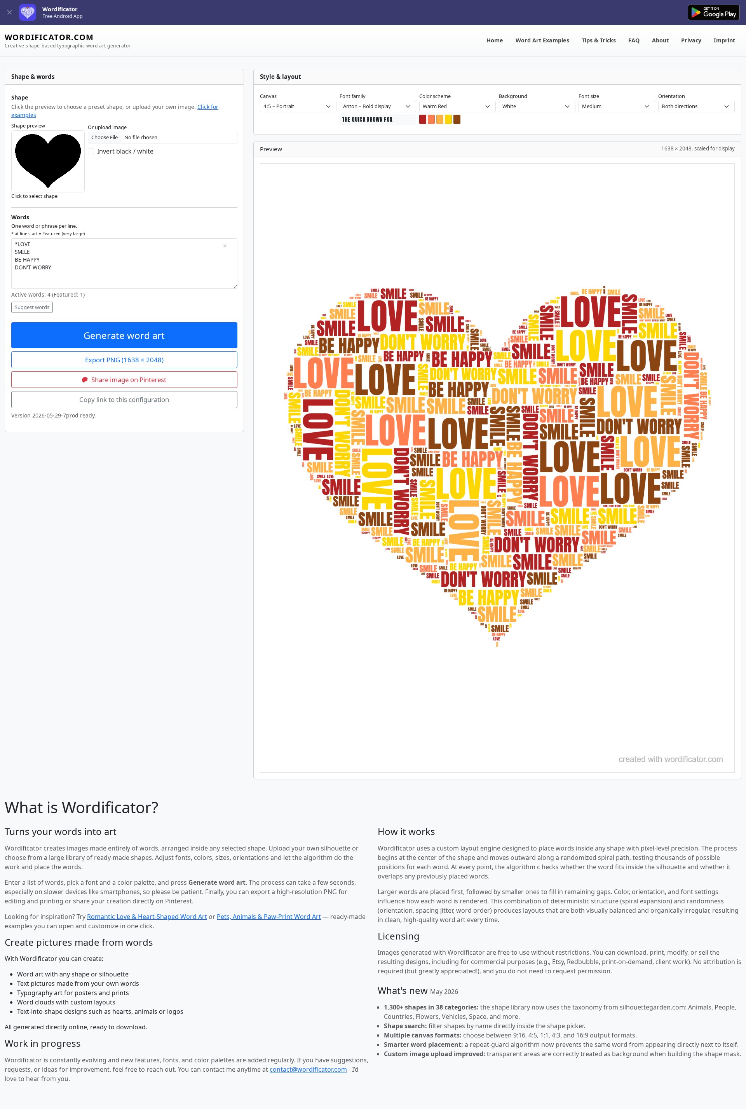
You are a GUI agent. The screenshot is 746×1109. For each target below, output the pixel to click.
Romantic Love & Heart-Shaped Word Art (147, 916)
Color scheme (435, 96)
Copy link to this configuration (124, 399)
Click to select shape (34, 195)
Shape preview (28, 125)
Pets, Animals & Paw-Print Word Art (269, 916)
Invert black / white (125, 151)
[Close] (9, 12)
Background (513, 96)
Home (494, 40)
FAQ (634, 40)
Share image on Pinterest (128, 379)
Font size (589, 96)
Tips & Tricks (599, 40)
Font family (353, 96)
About (660, 40)
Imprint (724, 40)
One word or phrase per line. (48, 229)
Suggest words (32, 307)
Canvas (268, 96)
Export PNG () (124, 359)
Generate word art (124, 335)
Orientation (671, 96)
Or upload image (107, 127)
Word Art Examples (542, 40)
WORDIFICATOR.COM (68, 40)
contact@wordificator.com (308, 1069)
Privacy (691, 40)
